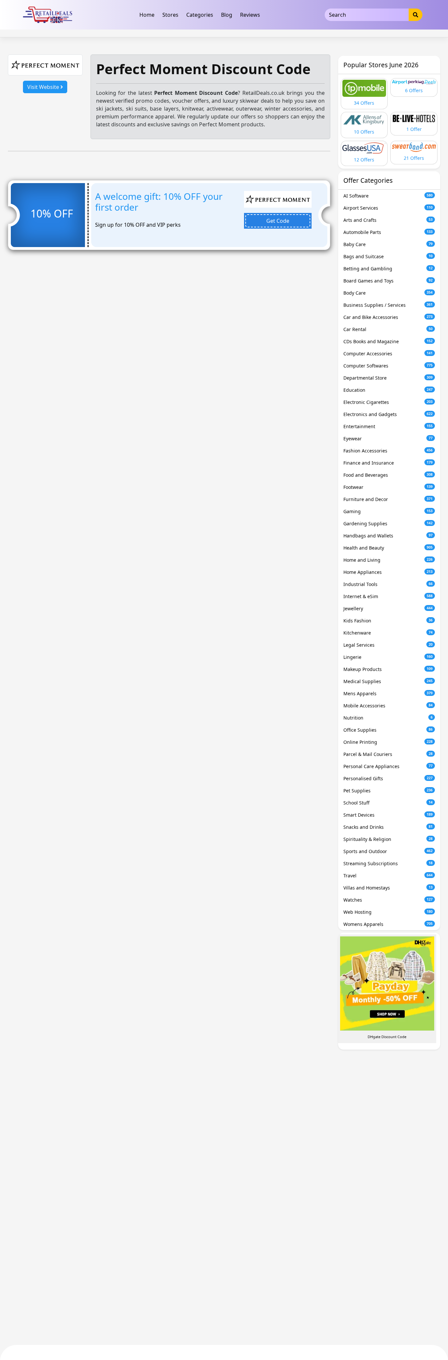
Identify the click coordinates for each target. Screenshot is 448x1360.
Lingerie (388, 657)
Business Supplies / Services (388, 305)
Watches (388, 900)
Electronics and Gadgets (388, 414)
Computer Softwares (388, 366)
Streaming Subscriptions (388, 863)
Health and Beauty (388, 548)
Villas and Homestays (388, 888)
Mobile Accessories (388, 705)
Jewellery (388, 608)
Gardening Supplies (388, 523)
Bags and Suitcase (388, 256)
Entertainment (388, 426)
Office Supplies (388, 730)
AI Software (388, 196)
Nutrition (388, 718)
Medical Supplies (388, 681)
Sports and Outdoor (388, 851)
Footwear (388, 487)
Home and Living (388, 560)
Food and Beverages (388, 475)
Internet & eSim (388, 596)
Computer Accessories (388, 353)
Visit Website (43, 87)
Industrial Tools (388, 584)
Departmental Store (388, 378)
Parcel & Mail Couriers (388, 754)
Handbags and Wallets (388, 536)
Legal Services (388, 645)
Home (146, 14)
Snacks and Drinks (388, 827)
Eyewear (388, 438)
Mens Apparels (388, 693)
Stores (170, 14)
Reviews (250, 14)
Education (388, 390)
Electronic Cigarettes (388, 402)
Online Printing (388, 742)
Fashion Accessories (388, 451)
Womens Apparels (388, 924)
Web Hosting (388, 912)
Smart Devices (388, 815)
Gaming (388, 511)
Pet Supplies (388, 790)
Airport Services (388, 208)
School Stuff (388, 803)
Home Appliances (388, 572)
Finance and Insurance (388, 463)
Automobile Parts (388, 232)
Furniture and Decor (388, 499)
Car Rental (388, 329)
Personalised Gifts (388, 778)
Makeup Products (388, 669)
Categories (199, 14)
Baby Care (388, 244)
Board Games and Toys (388, 281)
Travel (388, 875)
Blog (226, 14)
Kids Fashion (388, 620)
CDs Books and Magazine (388, 341)
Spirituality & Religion (388, 839)
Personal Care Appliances (388, 766)
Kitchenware (388, 633)
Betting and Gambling (388, 268)
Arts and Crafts (388, 220)
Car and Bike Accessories (388, 317)
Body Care (388, 293)
